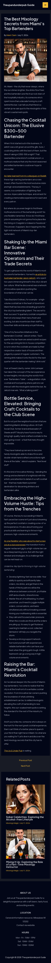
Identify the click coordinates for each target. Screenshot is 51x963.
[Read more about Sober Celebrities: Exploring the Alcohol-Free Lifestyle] (25, 799)
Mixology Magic (12, 823)
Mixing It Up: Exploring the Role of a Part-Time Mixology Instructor (24, 864)
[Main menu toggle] (45, 5)
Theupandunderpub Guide (18, 4)
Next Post (25, 766)
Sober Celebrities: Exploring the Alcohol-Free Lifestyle (25, 818)
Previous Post (25, 760)
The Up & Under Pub (13, 750)
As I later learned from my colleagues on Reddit (25, 175)
